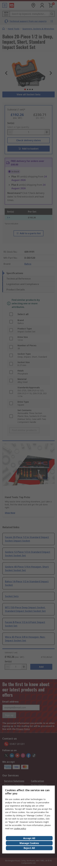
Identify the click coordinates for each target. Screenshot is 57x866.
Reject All (29, 848)
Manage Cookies (29, 843)
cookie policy (20, 828)
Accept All (29, 838)
